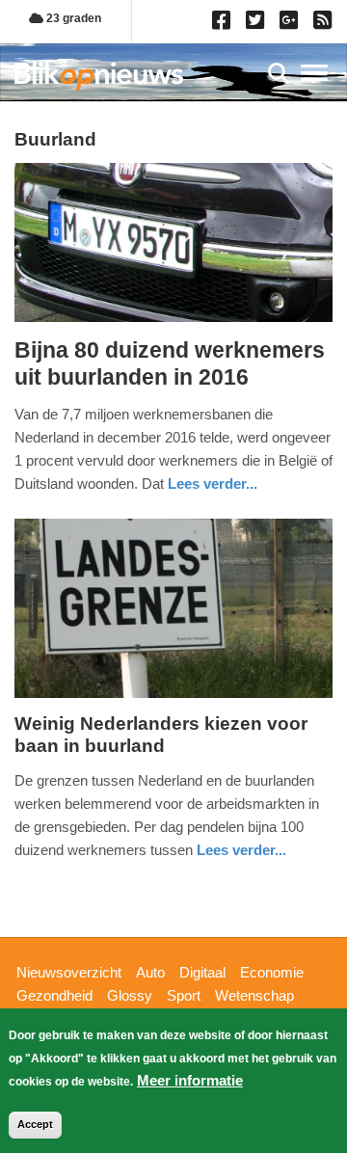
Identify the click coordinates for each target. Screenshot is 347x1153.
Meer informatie (190, 1080)
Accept (35, 1124)
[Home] (98, 76)
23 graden (72, 18)
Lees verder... (212, 483)
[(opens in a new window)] (224, 24)
